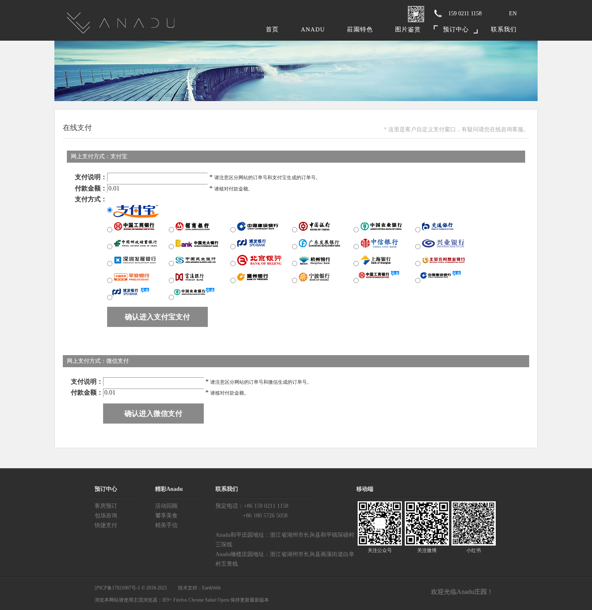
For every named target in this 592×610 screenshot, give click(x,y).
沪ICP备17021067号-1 (117, 588)
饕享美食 (166, 516)
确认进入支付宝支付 (157, 317)
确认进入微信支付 (153, 413)
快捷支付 (106, 525)
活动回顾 (166, 506)
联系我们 (504, 29)
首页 (272, 29)
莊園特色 (360, 29)
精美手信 (166, 525)
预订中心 (456, 29)
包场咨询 (106, 516)
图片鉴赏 (408, 29)
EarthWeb (211, 588)
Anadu (313, 29)
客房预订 (106, 506)
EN (513, 13)
